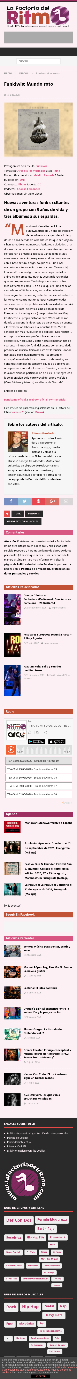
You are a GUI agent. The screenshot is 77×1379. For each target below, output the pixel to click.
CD (39, 184)
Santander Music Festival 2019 (35, 1279)
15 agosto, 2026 (33, 993)
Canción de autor (57, 1345)
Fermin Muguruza (52, 1220)
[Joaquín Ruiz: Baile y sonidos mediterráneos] (12, 680)
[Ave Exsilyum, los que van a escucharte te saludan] (12, 1099)
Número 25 (17, 412)
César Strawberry (52, 1265)
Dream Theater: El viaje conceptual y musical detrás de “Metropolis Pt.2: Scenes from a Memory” (47, 1054)
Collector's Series (14, 1266)
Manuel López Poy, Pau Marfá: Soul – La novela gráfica (48, 969)
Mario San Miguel (49, 1259)
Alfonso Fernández (28, 189)
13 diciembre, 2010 (35, 675)
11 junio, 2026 (32, 1083)
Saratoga (57, 1285)
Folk (57, 1338)
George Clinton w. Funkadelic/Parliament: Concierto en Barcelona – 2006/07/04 (47, 599)
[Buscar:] (38, 61)
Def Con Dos (18, 1220)
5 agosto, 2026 (33, 1038)
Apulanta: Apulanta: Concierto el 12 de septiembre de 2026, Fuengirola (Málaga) (48, 848)
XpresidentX (58, 1237)
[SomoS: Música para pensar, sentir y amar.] (12, 951)
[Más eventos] (12, 905)
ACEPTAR (41, 1376)
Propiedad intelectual (19, 1142)
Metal (49, 1306)
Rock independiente (51, 1331)
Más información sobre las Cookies (26, 1151)
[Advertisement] (40, 37)
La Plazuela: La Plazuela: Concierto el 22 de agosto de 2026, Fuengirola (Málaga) (48, 890)
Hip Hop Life (35, 1237)
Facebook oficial (37, 399)
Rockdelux (13, 1237)
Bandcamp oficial (15, 399)
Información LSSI (16, 1146)
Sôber (44, 1252)
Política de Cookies (17, 1138)
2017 (22, 180)
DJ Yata (31, 1252)
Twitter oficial (57, 399)
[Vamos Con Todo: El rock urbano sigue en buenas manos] (12, 1079)
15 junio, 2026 (33, 1062)
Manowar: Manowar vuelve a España (48, 823)
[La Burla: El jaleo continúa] (12, 992)
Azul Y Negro (49, 1272)
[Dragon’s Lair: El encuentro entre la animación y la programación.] (12, 1013)
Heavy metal (54, 1315)
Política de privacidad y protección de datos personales (37, 1134)
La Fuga (57, 1252)
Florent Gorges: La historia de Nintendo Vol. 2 (43, 1031)
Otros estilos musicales (30, 171)
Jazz (8, 1338)
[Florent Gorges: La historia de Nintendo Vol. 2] (12, 1034)
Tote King (57, 1278)
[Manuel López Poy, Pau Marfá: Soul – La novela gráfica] (12, 972)
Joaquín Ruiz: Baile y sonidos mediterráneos (42, 668)
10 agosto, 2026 (33, 1017)
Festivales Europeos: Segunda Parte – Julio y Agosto (48, 636)
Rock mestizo (37, 1345)
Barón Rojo (46, 1229)
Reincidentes (11, 1279)
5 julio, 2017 (13, 95)
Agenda (11, 814)
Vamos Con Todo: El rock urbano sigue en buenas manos (45, 1076)
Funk (57, 171)
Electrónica (26, 1324)
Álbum (21, 184)
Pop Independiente (40, 1338)
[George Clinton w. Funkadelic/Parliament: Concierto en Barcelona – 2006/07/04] (12, 609)
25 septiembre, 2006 (36, 608)
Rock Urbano (54, 1351)
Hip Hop (30, 1307)
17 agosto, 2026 (33, 976)
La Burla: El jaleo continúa (40, 988)
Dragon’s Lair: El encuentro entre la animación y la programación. (46, 1011)
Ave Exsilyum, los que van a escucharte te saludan (42, 1097)
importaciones (59, 608)
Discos (39, 412)
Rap (63, 1306)
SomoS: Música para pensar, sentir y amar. (47, 948)
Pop (42, 1324)
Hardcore (20, 1338)
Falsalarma (33, 1266)
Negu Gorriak (13, 1252)
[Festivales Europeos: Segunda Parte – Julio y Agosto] (12, 645)
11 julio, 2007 (32, 643)
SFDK (53, 1245)
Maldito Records (43, 175)
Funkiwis (41, 166)
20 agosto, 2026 (33, 955)
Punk (9, 1323)
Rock (11, 1307)
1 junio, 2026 (32, 1103)
